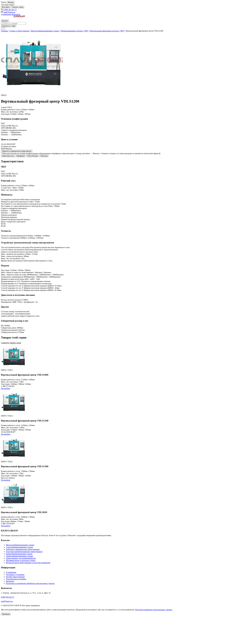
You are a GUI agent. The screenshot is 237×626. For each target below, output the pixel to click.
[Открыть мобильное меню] (4, 28)
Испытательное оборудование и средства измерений (28, 563)
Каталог (5, 21)
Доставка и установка (15, 574)
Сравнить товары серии (11, 343)
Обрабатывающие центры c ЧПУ (74, 31)
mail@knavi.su (9, 12)
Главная (4, 31)
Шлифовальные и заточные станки (20, 560)
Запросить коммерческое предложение (16, 151)
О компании (6, 14)
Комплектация (32, 156)
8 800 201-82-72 (10, 10)
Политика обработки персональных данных (153, 610)
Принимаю (6, 614)
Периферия (20, 156)
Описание (44, 156)
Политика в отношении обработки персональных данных (30, 583)
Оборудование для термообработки (21, 558)
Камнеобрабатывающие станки (19, 554)
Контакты (16, 14)
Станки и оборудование (19, 31)
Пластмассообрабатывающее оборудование (24, 552)
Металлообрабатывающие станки (45, 31)
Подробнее (5, 388)
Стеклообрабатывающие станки (19, 547)
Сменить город (17, 7)
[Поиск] (2, 23)
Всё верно (6, 7)
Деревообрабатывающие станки (19, 556)
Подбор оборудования (15, 577)
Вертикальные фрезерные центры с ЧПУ (107, 31)
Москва (10, 2)
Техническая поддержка (16, 579)
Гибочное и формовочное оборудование (23, 549)
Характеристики (8, 156)
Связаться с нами (8, 26)
